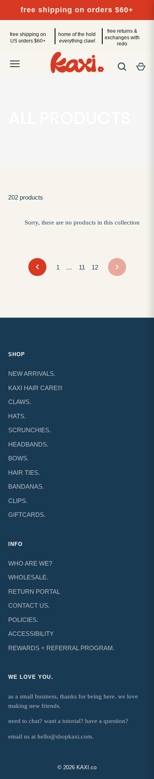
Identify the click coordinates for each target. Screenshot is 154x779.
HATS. (17, 416)
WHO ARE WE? (30, 563)
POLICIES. (23, 619)
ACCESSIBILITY (31, 633)
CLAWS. (19, 401)
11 (82, 267)
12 (95, 267)
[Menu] (15, 63)
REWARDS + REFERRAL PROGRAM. (61, 647)
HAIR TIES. (24, 472)
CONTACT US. (29, 605)
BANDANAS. (26, 486)
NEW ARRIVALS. (31, 373)
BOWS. (18, 458)
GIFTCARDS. (27, 514)
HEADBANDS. (28, 444)
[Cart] (141, 67)
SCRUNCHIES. (29, 430)
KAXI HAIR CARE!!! (35, 387)
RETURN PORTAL (34, 591)
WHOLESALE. (28, 577)
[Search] (122, 67)
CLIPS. (18, 500)
